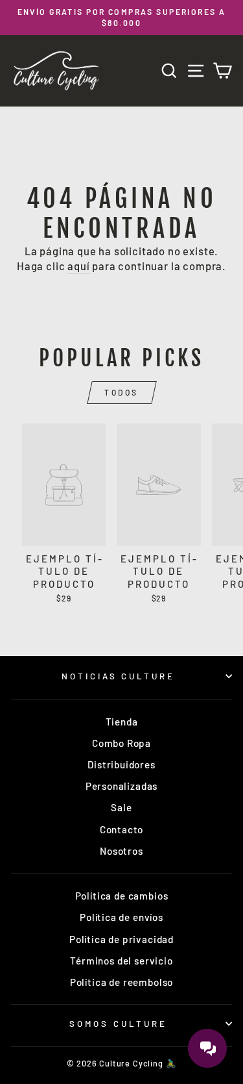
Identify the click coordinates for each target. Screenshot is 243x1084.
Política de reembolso (121, 982)
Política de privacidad (121, 939)
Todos (121, 392)
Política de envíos (121, 917)
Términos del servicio (121, 960)
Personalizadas (122, 786)
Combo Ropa (121, 743)
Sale (121, 807)
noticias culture (119, 676)
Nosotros (121, 851)
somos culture (118, 1023)
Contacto (122, 829)
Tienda (122, 721)
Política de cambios (121, 895)
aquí (78, 265)
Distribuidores (121, 764)
